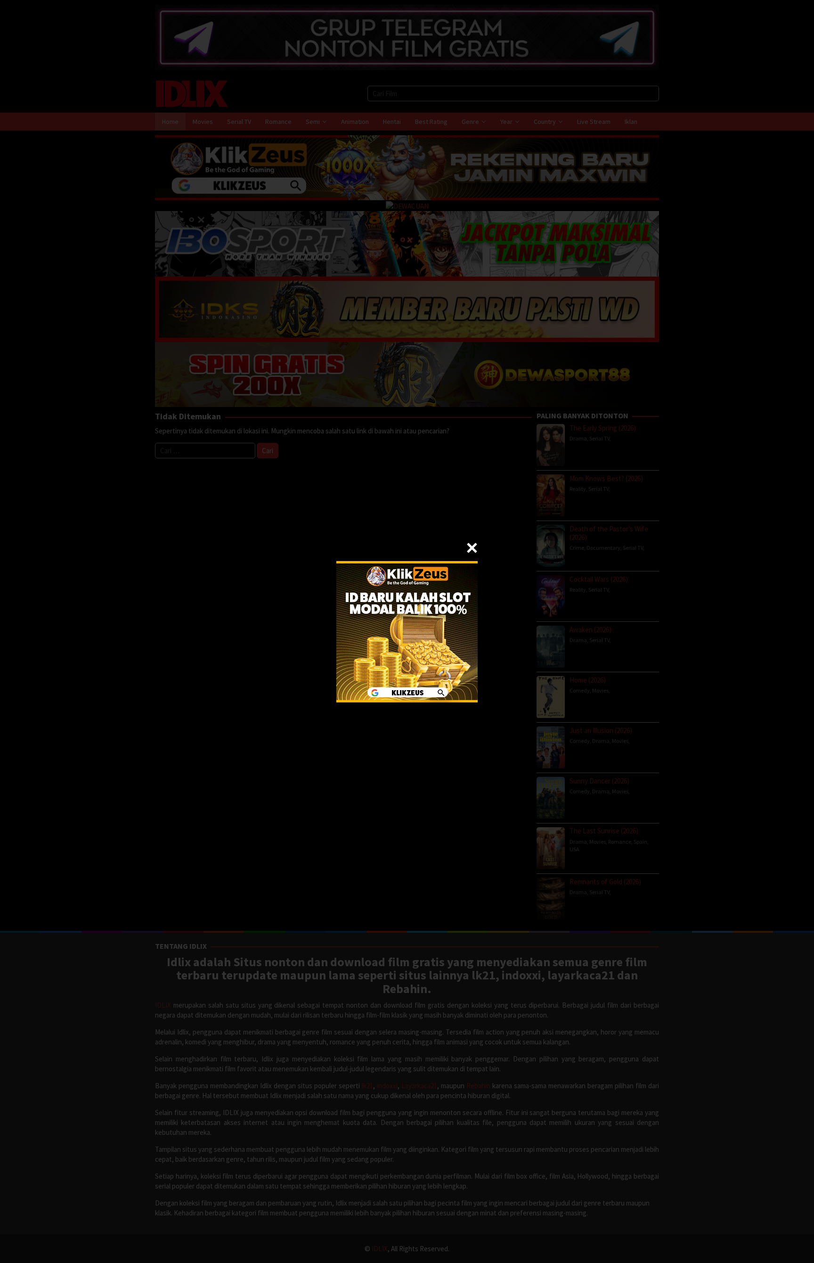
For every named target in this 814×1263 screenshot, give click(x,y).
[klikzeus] (407, 630)
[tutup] (472, 548)
